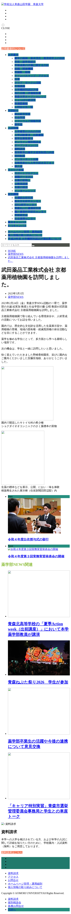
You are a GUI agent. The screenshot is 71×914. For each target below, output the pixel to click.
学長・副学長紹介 (25, 61)
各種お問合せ (16, 906)
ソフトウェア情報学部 (28, 121)
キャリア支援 (16, 169)
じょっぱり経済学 (25, 100)
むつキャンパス (17, 225)
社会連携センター (25, 218)
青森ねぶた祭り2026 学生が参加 (38, 682)
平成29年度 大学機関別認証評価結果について (34, 238)
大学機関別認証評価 (26, 89)
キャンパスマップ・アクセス (32, 75)
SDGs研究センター (26, 204)
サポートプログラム (26, 173)
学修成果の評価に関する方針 (32, 65)
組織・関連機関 (24, 68)
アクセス (13, 876)
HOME (12, 250)
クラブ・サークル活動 (28, 82)
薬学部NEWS (15, 254)
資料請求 (20, 148)
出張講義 (20, 86)
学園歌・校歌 (22, 72)
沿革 (17, 79)
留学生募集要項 (24, 138)
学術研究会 (21, 215)
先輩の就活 (21, 187)
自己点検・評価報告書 (28, 93)
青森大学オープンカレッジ (30, 96)
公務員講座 (21, 183)
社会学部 (20, 117)
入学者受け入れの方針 (28, 131)
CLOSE (5, 28)
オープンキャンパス (26, 145)
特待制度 (20, 155)
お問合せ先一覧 (24, 107)
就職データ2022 (24, 176)
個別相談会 (14, 902)
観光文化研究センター (28, 201)
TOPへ (12, 909)
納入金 (18, 166)
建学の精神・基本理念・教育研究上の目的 (40, 58)
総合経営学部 (22, 114)
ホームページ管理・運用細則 (25, 231)
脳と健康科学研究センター (30, 211)
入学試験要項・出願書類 (29, 134)
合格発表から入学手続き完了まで (34, 162)
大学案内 (13, 54)
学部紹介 (13, 110)
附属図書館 (21, 103)
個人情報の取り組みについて (25, 235)
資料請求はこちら (11, 852)
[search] (33, 245)
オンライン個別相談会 (28, 141)
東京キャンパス (17, 222)
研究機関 (13, 194)
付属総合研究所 (24, 197)
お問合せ (13, 880)
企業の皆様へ (22, 180)
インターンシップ (25, 190)
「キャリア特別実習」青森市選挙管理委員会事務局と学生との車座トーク (38, 811)
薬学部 (18, 124)
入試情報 (13, 128)
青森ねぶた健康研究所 (28, 208)
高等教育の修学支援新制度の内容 (34, 152)
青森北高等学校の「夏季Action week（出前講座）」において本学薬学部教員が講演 (38, 629)
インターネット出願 (26, 159)
